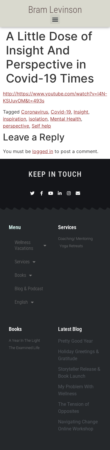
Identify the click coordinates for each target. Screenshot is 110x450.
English (21, 302)
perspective (16, 126)
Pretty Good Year (75, 341)
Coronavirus (34, 112)
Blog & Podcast (29, 288)
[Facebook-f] (41, 193)
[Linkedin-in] (59, 193)
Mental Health (65, 119)
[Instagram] (69, 193)
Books (20, 275)
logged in (42, 151)
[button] (55, 19)
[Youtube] (50, 193)
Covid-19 (61, 112)
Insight (81, 112)
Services (22, 261)
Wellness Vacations (24, 245)
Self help (41, 126)
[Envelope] (78, 193)
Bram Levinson (55, 9)
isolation (38, 119)
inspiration (14, 119)
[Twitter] (32, 193)
